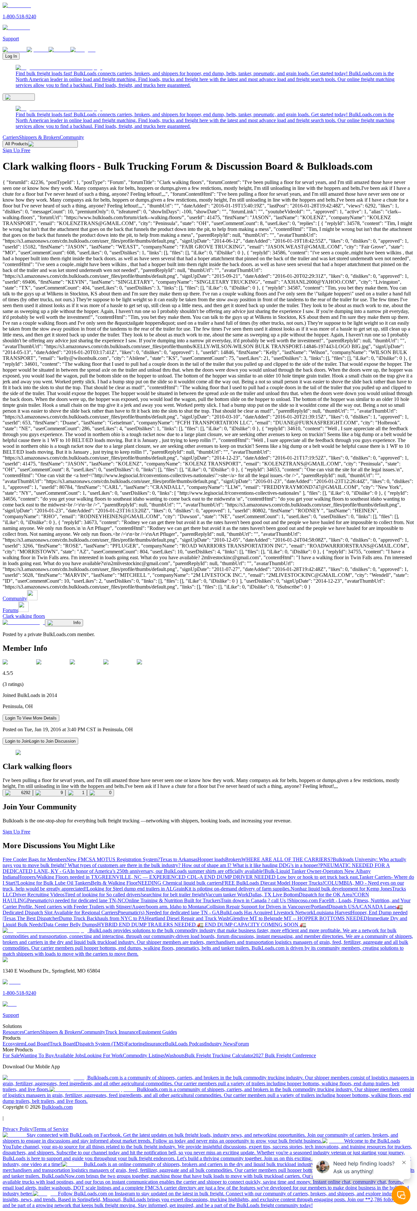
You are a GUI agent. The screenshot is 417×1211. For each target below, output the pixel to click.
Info (76, 622)
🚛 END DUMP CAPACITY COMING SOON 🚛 (251, 924)
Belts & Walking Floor (114, 883)
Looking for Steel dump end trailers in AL (130, 888)
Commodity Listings (144, 1055)
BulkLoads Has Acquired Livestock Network (266, 912)
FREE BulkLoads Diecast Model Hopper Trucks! (273, 883)
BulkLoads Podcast (185, 1044)
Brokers (233, 859)
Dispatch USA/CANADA (356, 906)
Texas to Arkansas (178, 859)
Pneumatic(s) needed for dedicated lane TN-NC (76, 900)
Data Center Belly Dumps (70, 924)
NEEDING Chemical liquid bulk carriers (179, 883)
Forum (242, 1044)
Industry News (220, 1044)
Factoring (135, 1044)
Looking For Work (103, 1055)
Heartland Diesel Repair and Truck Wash (187, 918)
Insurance (155, 1044)
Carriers (11, 137)
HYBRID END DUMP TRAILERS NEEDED (147, 924)
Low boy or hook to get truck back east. (318, 877)
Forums (10, 610)
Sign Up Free (16, 150)
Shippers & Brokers (39, 137)
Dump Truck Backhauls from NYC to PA (102, 918)
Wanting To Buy (37, 1055)
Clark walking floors (24, 616)
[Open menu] (19, 97)
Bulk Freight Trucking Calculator (219, 1055)
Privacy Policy (18, 1129)
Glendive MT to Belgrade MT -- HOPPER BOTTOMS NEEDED (298, 918)
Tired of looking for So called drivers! (103, 894)
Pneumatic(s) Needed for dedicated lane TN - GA (169, 912)
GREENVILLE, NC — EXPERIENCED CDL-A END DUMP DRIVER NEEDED (187, 877)
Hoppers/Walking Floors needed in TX (58, 877)
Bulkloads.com (57, 1107)
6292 (25, 792)
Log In (11, 56)
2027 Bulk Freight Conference (284, 1055)
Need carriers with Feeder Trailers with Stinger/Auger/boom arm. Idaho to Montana (120, 906)
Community (72, 137)
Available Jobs (69, 1055)
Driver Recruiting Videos (39, 894)
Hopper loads (211, 859)
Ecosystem (14, 1044)
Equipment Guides (157, 1032)
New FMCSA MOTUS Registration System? (113, 859)
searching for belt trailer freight (173, 894)
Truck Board (63, 1044)
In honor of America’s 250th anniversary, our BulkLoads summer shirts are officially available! (167, 871)
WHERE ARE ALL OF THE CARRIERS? (287, 859)
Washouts (175, 1055)
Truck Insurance (121, 1032)
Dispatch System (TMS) (100, 1044)
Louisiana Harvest (332, 912)
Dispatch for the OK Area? (326, 894)
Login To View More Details (31, 718)
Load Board (37, 1044)
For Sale (11, 1055)
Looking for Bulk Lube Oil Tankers (54, 883)
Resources (13, 1032)
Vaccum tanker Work (227, 894)
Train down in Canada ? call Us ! (255, 900)
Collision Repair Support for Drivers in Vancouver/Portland (267, 906)
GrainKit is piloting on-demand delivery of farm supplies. (232, 888)
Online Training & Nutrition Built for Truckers (173, 900)
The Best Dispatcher (38, 918)
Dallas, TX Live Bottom (274, 894)
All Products (16, 143)
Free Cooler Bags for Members (34, 859)
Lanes (390, 906)
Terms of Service (51, 1129)
